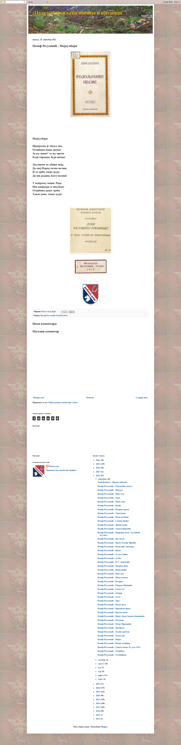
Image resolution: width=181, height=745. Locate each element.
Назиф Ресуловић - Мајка (109, 639)
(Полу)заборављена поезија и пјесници (77, 12)
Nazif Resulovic (62, 315)
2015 (98, 707)
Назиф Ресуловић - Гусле (109, 596)
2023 (98, 471)
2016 (98, 703)
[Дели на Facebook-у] (70, 311)
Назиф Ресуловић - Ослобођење (112, 654)
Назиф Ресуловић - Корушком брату (114, 608)
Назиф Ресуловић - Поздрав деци (113, 565)
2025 (98, 463)
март (100, 679)
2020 (98, 687)
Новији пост (38, 397)
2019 (98, 691)
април (101, 675)
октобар (102, 659)
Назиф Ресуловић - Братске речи (112, 612)
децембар (102, 478)
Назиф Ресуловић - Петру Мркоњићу (114, 623)
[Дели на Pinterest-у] (73, 311)
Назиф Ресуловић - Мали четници (113, 517)
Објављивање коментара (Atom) (63, 402)
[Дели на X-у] (68, 311)
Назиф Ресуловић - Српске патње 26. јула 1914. (119, 647)
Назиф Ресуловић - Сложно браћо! (113, 520)
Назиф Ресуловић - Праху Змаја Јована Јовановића (121, 616)
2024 (98, 467)
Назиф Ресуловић (48, 315)
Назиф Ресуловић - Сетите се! (111, 589)
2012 (98, 714)
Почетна (90, 397)
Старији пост (142, 397)
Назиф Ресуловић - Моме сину (111, 501)
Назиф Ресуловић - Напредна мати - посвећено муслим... (119, 533)
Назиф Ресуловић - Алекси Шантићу (114, 528)
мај (100, 671)
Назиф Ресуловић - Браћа (109, 505)
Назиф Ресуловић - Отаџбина (111, 650)
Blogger (104, 726)
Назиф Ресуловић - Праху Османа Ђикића (117, 542)
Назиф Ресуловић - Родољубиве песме (115, 486)
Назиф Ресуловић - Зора (108, 600)
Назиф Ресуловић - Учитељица (112, 513)
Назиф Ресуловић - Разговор (111, 620)
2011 (98, 718)
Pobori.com (54, 466)
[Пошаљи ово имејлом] (62, 311)
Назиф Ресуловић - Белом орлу (112, 604)
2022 (98, 475)
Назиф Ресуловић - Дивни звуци (112, 524)
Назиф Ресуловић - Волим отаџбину (114, 643)
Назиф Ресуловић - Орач (109, 497)
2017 (98, 699)
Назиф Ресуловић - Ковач (109, 550)
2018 (98, 695)
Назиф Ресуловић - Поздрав (110, 581)
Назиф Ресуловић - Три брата (111, 627)
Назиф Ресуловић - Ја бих (109, 558)
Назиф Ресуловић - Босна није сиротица (116, 546)
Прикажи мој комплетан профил (61, 470)
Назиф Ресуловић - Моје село (111, 493)
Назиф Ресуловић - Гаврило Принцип (115, 585)
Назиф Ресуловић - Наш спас (111, 573)
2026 (98, 460)
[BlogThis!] (65, 311)
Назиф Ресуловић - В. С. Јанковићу (114, 561)
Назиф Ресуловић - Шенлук (110, 489)
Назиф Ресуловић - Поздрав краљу (113, 509)
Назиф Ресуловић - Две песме (111, 538)
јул (100, 667)
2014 (98, 710)
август (101, 663)
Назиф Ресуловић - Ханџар (110, 592)
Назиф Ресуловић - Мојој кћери (112, 569)
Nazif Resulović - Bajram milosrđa (112, 482)
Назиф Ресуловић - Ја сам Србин (113, 554)
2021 (98, 683)
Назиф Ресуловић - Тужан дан (111, 635)
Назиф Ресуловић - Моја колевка (113, 577)
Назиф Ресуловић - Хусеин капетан (113, 631)
